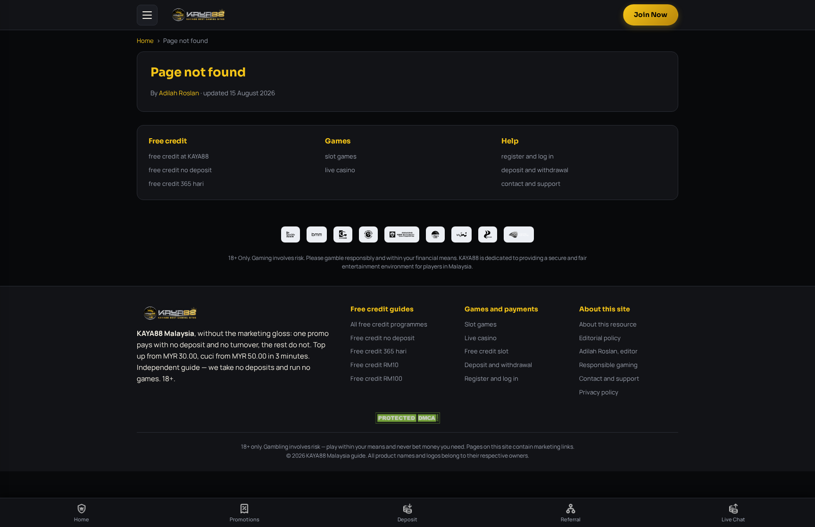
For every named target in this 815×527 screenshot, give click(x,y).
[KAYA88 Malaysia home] (199, 15)
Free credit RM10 (374, 364)
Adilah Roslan (179, 93)
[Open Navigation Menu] (147, 15)
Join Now (650, 14)
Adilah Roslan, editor (608, 351)
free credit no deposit (180, 170)
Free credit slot (486, 351)
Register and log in (491, 378)
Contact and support (609, 378)
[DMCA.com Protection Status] (407, 418)
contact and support (530, 183)
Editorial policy (600, 338)
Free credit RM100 (376, 378)
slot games (341, 156)
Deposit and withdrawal (498, 364)
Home (145, 40)
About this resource (608, 324)
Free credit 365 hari (378, 351)
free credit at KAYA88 (179, 156)
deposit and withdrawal (534, 170)
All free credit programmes (388, 324)
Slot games (481, 324)
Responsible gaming (608, 364)
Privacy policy (598, 392)
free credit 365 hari (176, 183)
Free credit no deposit (382, 338)
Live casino (481, 338)
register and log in (527, 156)
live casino (340, 170)
